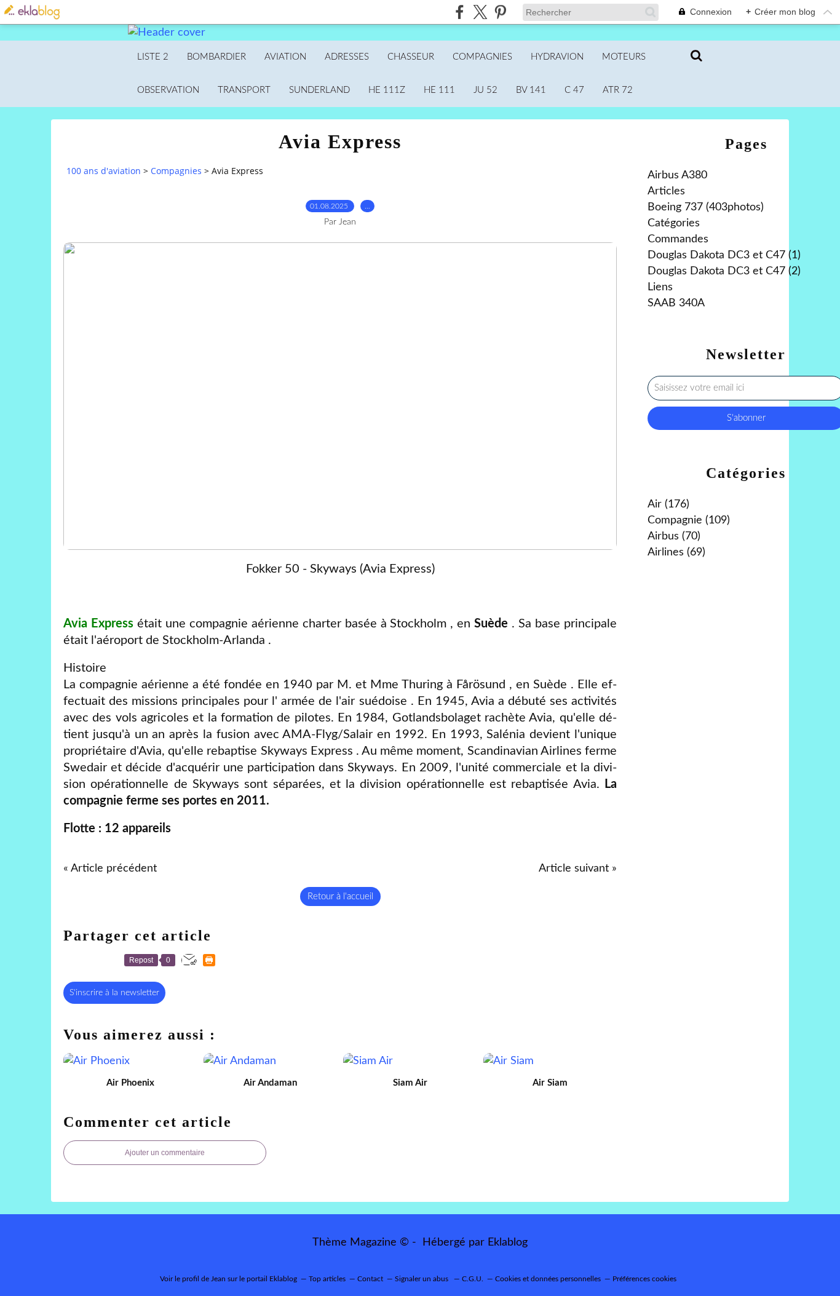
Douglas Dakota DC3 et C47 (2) (724, 271)
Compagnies (482, 57)
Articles (666, 191)
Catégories (674, 223)
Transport (244, 90)
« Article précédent (110, 868)
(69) (676, 552)
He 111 (439, 90)
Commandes (678, 239)
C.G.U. (472, 1278)
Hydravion (557, 57)
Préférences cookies (644, 1278)
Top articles (327, 1278)
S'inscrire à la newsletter (114, 992)
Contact (370, 1278)
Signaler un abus (422, 1278)
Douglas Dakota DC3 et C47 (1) (724, 255)
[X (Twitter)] (480, 12)
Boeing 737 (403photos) (706, 207)
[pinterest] (500, 12)
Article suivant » (578, 868)
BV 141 (531, 90)
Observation (168, 90)
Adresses (347, 57)
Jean (218, 1278)
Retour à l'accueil (340, 896)
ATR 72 (618, 90)
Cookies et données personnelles (548, 1278)
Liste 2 (152, 57)
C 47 (574, 90)
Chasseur (410, 57)
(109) (689, 520)
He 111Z (386, 90)
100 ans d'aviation (103, 171)
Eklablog (508, 1242)
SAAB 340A (676, 303)
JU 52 (485, 90)
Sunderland (319, 90)
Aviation (285, 57)
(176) (668, 504)
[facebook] (459, 12)
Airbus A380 (677, 175)
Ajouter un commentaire (165, 1152)
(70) (674, 536)
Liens (660, 287)
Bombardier (216, 57)
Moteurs (624, 57)
